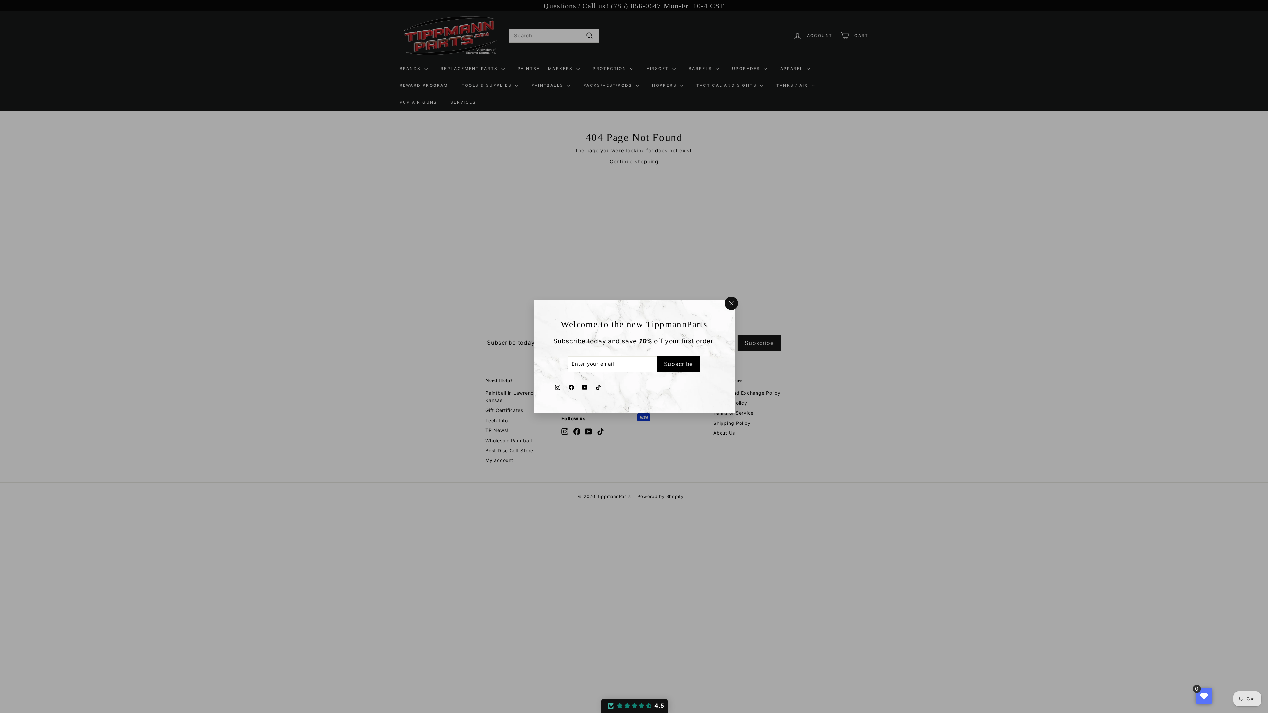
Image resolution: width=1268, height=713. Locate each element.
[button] (634, 706)
